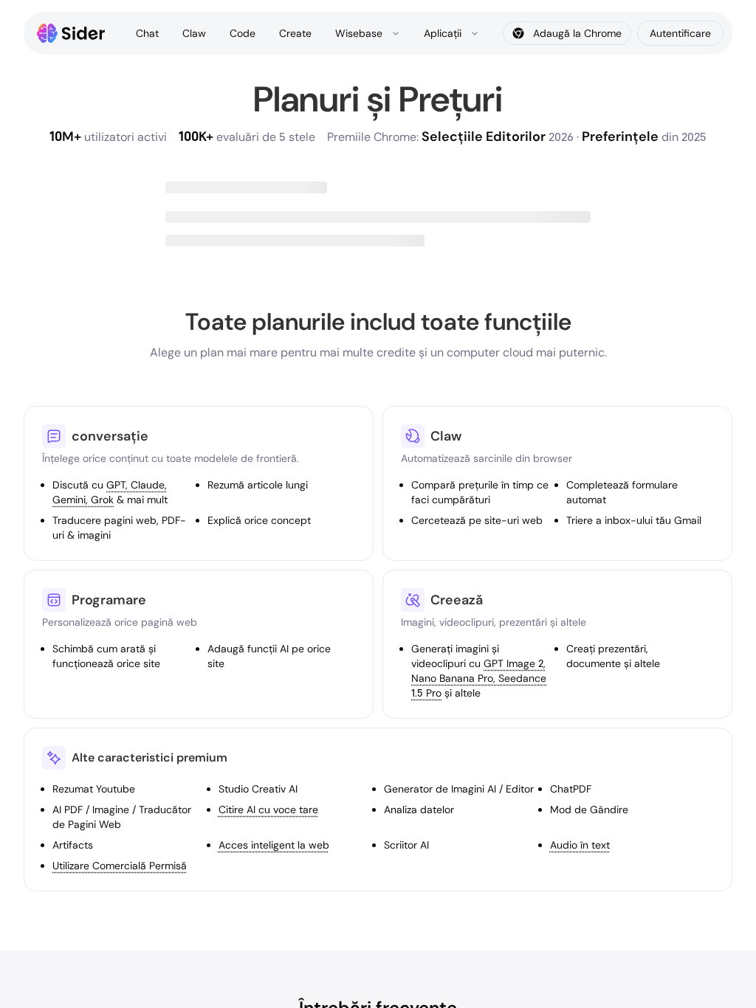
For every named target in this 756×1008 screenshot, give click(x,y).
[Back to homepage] (71, 33)
